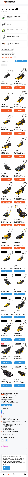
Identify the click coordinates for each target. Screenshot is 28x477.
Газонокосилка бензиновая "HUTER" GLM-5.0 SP (19, 221)
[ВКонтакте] (6, 440)
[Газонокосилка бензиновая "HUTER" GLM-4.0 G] (7, 211)
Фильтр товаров (22, 61)
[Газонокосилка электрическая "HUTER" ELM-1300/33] (20, 96)
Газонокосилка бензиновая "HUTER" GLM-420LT (6, 290)
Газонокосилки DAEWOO (8, 54)
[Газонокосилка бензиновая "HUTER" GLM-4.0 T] (7, 188)
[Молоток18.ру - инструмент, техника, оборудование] (9, 2)
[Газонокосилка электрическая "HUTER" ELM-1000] (7, 73)
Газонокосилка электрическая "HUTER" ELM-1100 (20, 84)
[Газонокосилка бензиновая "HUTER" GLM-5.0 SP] (20, 211)
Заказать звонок (6, 405)
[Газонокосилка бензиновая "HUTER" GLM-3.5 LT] (7, 165)
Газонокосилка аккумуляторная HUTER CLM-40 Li (20, 199)
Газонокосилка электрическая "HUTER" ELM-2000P (7, 313)
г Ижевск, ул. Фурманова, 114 (10, 419)
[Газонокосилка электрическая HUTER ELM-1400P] (20, 119)
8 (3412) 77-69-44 (7, 401)
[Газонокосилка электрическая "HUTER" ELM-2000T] (20, 280)
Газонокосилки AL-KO (7, 49)
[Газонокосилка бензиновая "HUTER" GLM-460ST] (20, 303)
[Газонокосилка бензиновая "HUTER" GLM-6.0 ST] (7, 348)
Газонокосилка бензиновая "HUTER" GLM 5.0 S (6, 382)
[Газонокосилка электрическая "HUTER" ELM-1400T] (7, 119)
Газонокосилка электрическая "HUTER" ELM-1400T (7, 130)
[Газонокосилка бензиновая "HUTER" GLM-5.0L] (20, 326)
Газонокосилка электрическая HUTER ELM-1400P (20, 130)
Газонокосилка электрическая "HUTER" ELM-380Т (7, 267)
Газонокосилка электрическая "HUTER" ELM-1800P (20, 267)
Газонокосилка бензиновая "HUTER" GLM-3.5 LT (6, 176)
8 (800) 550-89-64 (7, 398)
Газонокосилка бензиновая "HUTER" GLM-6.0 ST (6, 359)
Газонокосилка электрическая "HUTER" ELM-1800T (20, 153)
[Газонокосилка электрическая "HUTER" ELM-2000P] (7, 303)
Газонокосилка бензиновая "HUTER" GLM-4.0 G (6, 221)
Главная (2, 5)
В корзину (7, 87)
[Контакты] (25, 2)
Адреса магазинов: (7, 418)
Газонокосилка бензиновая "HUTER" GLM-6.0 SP (19, 244)
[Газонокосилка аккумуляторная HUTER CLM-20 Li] (7, 142)
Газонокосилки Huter (7, 57)
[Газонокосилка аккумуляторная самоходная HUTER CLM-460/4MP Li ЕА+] (7, 234)
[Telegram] (2, 440)
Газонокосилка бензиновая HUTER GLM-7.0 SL (20, 382)
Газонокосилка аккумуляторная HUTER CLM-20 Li (7, 153)
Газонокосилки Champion (8, 52)
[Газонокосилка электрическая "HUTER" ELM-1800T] (20, 142)
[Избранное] (12, 68)
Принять (6, 468)
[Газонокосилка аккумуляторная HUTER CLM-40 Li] (20, 188)
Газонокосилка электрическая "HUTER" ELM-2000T (20, 290)
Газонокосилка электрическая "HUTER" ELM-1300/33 (20, 107)
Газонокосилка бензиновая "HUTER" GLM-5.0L (19, 336)
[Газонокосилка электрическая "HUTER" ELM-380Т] (7, 257)
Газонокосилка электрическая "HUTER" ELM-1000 (7, 84)
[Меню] (2, 2)
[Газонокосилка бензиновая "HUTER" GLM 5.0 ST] (7, 326)
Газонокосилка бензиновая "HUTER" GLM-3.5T (19, 176)
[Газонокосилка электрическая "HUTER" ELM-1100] (20, 73)
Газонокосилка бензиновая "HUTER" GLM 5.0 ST (6, 336)
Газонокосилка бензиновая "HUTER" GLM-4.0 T (6, 199)
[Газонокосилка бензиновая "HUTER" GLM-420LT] (7, 280)
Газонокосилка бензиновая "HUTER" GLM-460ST (19, 313)
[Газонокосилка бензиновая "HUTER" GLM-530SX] (20, 348)
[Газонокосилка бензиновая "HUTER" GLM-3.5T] (20, 165)
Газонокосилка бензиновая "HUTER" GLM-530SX (19, 359)
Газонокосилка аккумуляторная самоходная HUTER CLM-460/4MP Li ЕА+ (6, 244)
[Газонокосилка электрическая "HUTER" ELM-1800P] (20, 257)
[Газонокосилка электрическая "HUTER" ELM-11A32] (7, 96)
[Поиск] (22, 2)
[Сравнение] (12, 71)
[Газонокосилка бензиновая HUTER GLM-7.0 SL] (20, 371)
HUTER (3, 65)
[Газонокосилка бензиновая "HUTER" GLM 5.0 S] (7, 371)
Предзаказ (6, 271)
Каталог (7, 5)
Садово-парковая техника (17, 5)
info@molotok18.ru (7, 416)
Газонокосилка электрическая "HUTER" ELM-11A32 (7, 107)
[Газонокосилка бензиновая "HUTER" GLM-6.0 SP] (20, 234)
